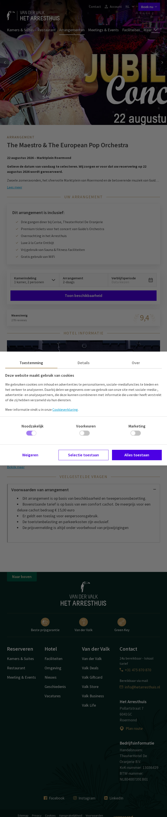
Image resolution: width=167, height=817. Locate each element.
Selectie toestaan (83, 454)
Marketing (137, 426)
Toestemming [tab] (31, 362)
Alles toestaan (136, 454)
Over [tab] (136, 362)
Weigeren (30, 454)
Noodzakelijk (32, 426)
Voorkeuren (86, 426)
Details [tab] (84, 362)
